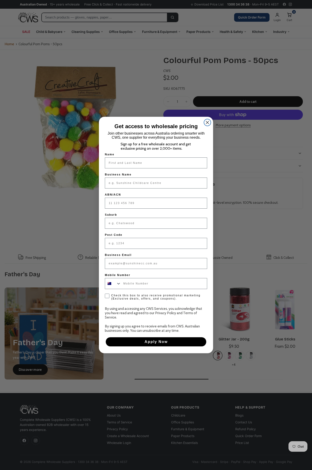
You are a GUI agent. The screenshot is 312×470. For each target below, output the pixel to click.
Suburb (111, 214)
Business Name (118, 174)
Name (109, 154)
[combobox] (113, 283)
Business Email (118, 255)
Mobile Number (117, 275)
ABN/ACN (113, 194)
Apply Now (156, 342)
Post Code (113, 234)
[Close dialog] (207, 122)
